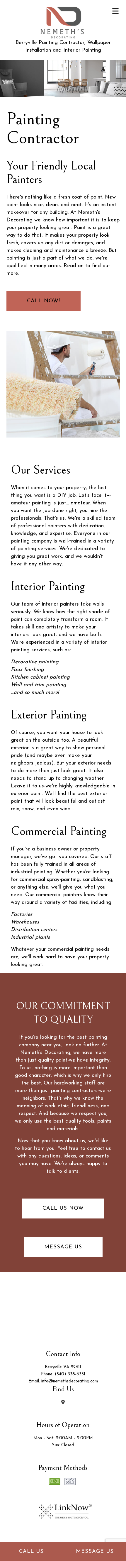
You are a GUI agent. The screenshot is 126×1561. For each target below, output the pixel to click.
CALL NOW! (43, 301)
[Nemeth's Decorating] (63, 20)
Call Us (31, 1551)
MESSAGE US (63, 1247)
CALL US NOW (63, 1208)
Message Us (95, 1551)
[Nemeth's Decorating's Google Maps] (63, 1402)
